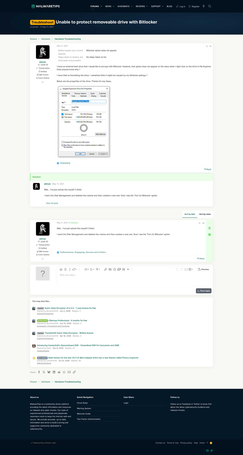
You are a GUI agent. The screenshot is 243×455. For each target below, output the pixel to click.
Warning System (84, 408)
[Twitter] (176, 415)
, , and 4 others (83, 252)
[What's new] (204, 6)
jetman (35, 27)
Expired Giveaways (45, 313)
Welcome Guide (84, 414)
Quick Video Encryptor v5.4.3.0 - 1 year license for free (67, 308)
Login (126, 403)
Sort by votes (205, 214)
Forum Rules (82, 403)
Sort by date (189, 214)
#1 (211, 46)
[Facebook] (171, 415)
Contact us (160, 443)
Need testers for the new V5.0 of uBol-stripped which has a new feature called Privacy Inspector (88, 357)
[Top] (207, 443)
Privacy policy (186, 443)
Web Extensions (44, 363)
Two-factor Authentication (89, 419)
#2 (203, 223)
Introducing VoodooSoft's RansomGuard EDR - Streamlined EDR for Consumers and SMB (78, 345)
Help (196, 443)
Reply (209, 169)
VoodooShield (43, 351)
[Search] (210, 6)
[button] (101, 6)
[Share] (207, 46)
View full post (52, 203)
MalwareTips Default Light (44, 443)
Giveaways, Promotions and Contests (53, 326)
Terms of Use (173, 443)
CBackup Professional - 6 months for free (62, 320)
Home (202, 443)
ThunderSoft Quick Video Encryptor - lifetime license (65, 333)
